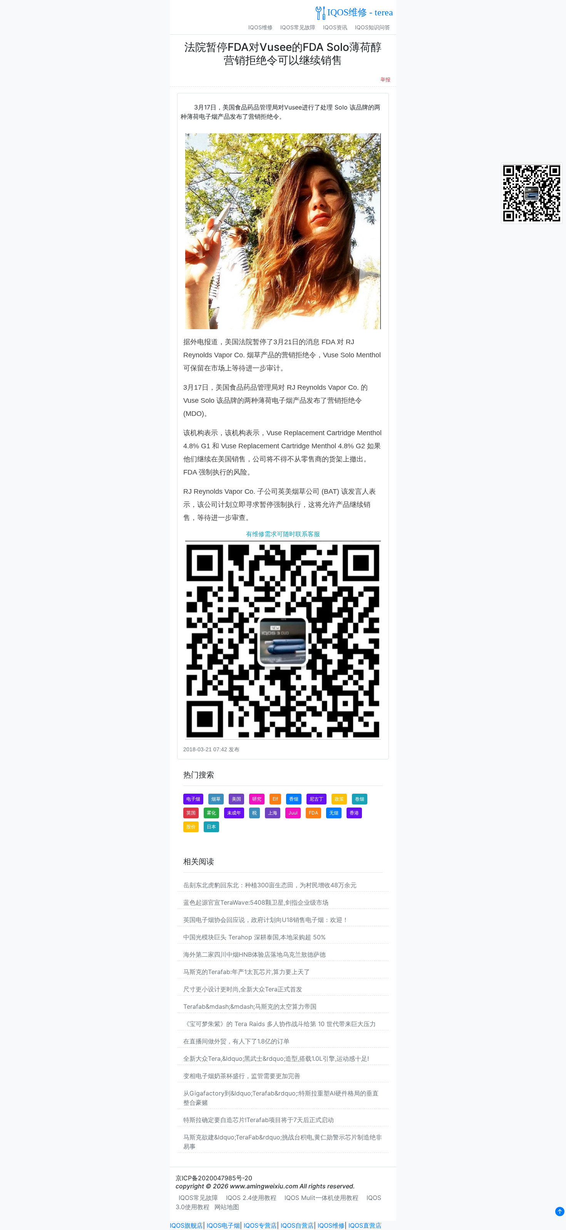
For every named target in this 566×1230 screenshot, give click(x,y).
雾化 (211, 813)
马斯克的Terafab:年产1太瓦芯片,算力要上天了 (246, 972)
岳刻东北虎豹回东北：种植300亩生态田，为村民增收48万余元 (270, 885)
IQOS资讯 (335, 27)
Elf (275, 799)
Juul (293, 813)
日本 (211, 827)
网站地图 (226, 1207)
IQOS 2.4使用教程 (251, 1197)
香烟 (293, 799)
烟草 (216, 799)
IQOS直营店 (365, 1225)
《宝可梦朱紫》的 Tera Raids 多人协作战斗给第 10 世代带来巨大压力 (279, 1024)
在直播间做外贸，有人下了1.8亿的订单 (236, 1041)
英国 (191, 813)
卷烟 (359, 799)
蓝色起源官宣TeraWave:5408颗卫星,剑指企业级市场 (255, 902)
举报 (385, 79)
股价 (191, 827)
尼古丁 (316, 799)
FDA (313, 813)
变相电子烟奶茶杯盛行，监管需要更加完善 (241, 1076)
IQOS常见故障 (297, 27)
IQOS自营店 (297, 1225)
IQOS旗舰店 (186, 1225)
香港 (354, 813)
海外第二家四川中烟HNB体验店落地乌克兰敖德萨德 (254, 954)
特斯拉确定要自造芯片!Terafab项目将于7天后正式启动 (258, 1120)
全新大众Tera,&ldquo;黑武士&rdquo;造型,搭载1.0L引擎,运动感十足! (276, 1058)
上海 (272, 813)
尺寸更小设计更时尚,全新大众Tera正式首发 (242, 989)
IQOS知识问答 (372, 27)
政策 (339, 799)
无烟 (333, 813)
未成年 (234, 813)
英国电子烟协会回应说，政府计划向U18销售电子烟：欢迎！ (265, 920)
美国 (236, 799)
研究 (256, 799)
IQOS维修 (260, 27)
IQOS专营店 (260, 1225)
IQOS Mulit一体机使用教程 (321, 1197)
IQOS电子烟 (223, 1225)
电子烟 (193, 799)
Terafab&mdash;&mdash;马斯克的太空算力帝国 (249, 1006)
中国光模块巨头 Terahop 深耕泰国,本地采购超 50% (254, 937)
